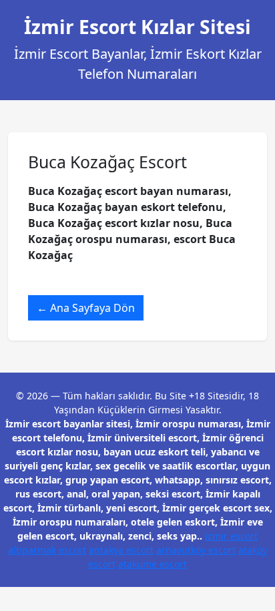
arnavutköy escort (196, 550)
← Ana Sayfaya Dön (86, 307)
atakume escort (152, 564)
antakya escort (121, 550)
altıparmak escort (47, 550)
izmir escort (231, 536)
